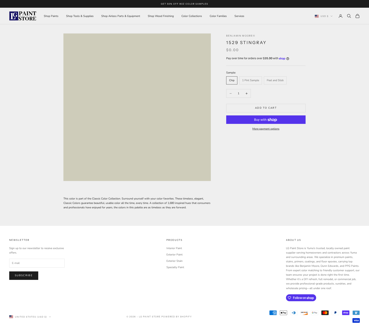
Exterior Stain (174, 261)
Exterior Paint (174, 254)
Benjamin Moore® (240, 35)
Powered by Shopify (176, 316)
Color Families (218, 16)
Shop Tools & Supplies (80, 16)
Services (239, 16)
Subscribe (24, 275)
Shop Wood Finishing (161, 16)
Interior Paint (174, 248)
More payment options (265, 129)
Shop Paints (51, 16)
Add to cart (266, 108)
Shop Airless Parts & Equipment (120, 16)
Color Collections (191, 16)
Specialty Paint (175, 267)
